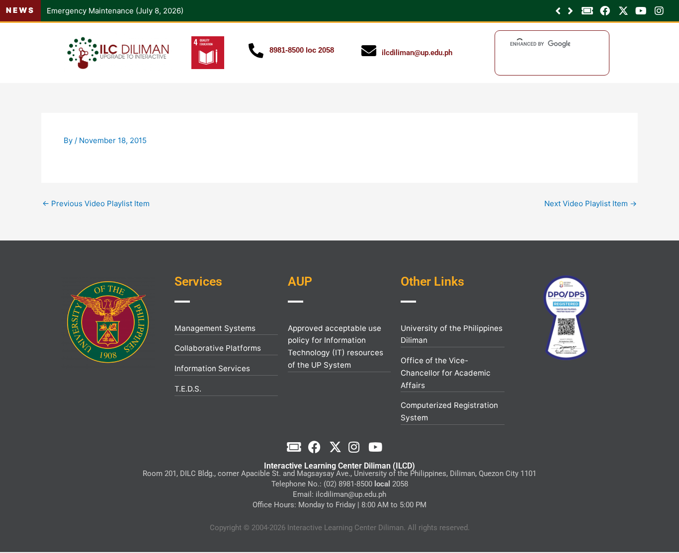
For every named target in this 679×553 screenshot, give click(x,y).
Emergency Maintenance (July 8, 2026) (115, 10)
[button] (570, 11)
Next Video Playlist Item (590, 203)
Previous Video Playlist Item (96, 203)
